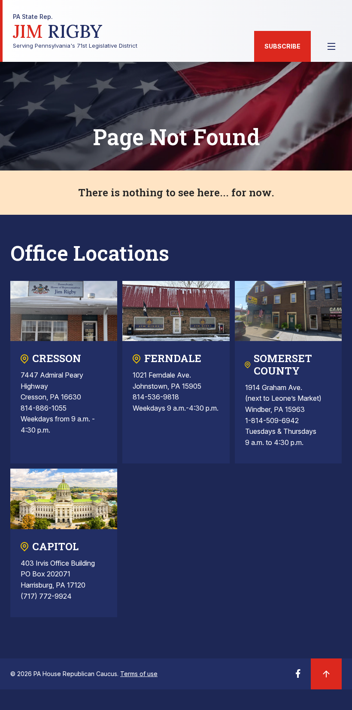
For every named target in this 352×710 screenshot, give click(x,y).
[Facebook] (298, 676)
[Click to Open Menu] (331, 46)
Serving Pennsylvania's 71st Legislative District (75, 31)
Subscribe (282, 46)
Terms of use (139, 673)
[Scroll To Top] (326, 673)
